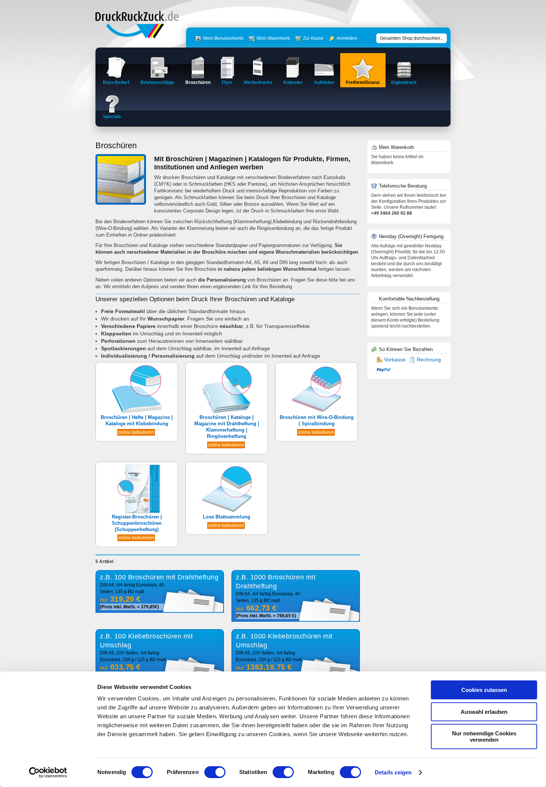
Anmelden (347, 38)
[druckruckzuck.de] (137, 37)
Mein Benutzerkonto (223, 38)
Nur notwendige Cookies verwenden (484, 736)
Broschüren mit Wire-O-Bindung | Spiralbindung (317, 420)
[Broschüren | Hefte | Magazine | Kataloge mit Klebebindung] (137, 413)
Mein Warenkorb (273, 38)
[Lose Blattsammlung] (227, 512)
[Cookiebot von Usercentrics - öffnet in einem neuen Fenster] (48, 772)
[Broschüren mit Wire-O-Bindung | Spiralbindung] (317, 413)
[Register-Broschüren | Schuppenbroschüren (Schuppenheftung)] (137, 512)
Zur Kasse (313, 38)
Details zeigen (393, 772)
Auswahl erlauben (484, 712)
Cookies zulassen (484, 690)
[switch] (214, 772)
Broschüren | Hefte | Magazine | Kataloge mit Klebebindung (137, 420)
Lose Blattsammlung (226, 517)
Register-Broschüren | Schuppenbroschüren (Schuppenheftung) (137, 523)
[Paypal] (383, 369)
